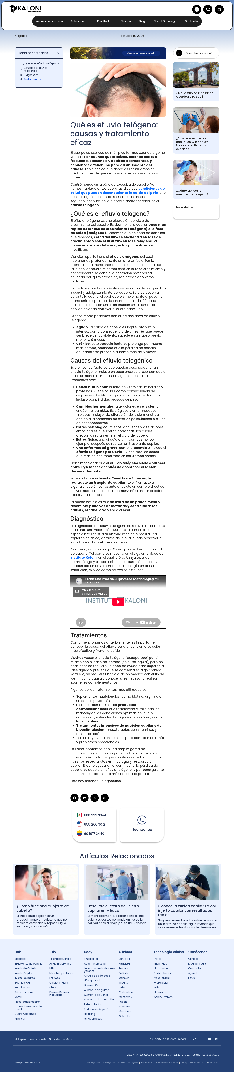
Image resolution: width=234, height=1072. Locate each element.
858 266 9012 (94, 824)
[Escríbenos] (142, 820)
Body (88, 952)
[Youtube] (209, 1039)
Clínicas (125, 952)
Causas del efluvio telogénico (35, 70)
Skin (52, 952)
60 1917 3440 (94, 834)
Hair (18, 952)
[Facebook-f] (202, 1039)
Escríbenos (142, 829)
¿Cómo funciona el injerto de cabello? (42, 908)
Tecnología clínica (169, 952)
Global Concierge (164, 21)
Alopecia (21, 36)
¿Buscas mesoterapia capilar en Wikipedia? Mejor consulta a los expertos (192, 143)
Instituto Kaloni (83, 557)
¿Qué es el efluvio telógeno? (41, 63)
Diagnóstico (31, 75)
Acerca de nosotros (49, 21)
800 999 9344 (95, 815)
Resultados (104, 21)
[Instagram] (216, 1039)
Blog (142, 21)
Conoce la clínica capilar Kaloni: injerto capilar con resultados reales (187, 910)
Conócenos (197, 952)
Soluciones (78, 21)
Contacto (191, 21)
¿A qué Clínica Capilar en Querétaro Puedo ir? (194, 95)
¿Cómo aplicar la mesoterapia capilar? (192, 192)
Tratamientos (32, 79)
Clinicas (125, 21)
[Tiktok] (194, 1039)
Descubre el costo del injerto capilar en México (113, 908)
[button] (58, 53)
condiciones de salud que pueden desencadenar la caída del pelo (117, 190)
